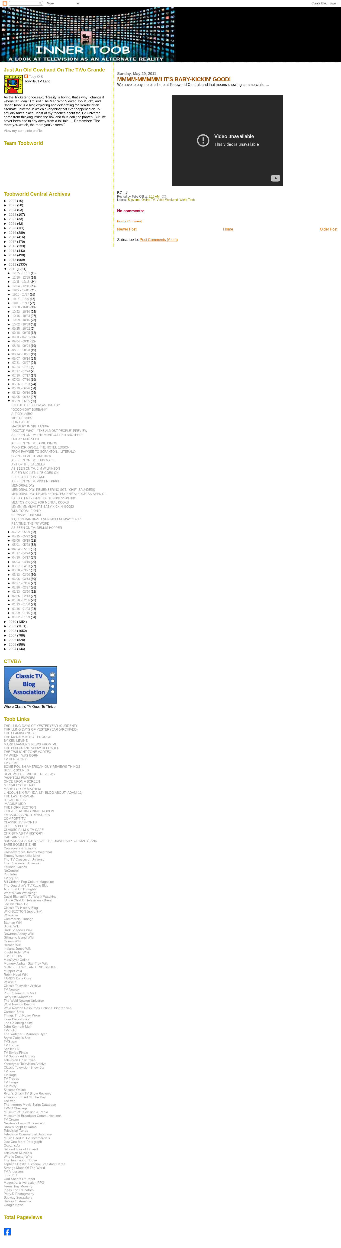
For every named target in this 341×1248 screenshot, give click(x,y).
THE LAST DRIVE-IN (19, 796)
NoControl (11, 870)
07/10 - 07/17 (21, 375)
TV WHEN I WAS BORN (21, 755)
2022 (13, 219)
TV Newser (12, 989)
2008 (13, 631)
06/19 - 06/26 (21, 388)
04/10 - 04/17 (21, 557)
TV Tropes (11, 1078)
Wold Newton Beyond (19, 1004)
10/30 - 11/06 (21, 307)
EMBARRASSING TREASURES (27, 815)
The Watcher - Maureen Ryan (25, 1034)
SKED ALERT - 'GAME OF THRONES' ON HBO (43, 498)
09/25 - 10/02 (21, 328)
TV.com (9, 1071)
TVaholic (10, 1030)
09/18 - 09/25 (21, 333)
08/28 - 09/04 (21, 346)
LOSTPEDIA (13, 956)
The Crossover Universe (21, 863)
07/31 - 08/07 (21, 362)
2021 (13, 223)
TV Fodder (11, 1045)
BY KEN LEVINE (16, 740)
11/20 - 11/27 (21, 294)
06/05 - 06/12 (21, 397)
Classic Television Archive (22, 986)
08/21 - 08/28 (21, 350)
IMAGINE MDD (15, 804)
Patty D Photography (19, 1194)
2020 (13, 228)
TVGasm (10, 1041)
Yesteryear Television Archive (25, 1064)
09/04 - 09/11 (21, 341)
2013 (13, 260)
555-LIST (10, 1175)
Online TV (148, 200)
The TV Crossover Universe (24, 859)
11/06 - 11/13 (21, 303)
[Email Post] (163, 196)
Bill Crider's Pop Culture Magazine (29, 882)
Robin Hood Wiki (16, 974)
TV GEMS (11, 763)
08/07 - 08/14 (21, 358)
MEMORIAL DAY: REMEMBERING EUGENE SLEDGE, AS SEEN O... (59, 494)
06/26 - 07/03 (21, 384)
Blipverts (134, 200)
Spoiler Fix (11, 1049)
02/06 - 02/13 (21, 596)
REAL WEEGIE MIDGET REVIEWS (29, 774)
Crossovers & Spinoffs (20, 848)
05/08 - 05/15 (21, 540)
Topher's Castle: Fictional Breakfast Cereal (35, 1164)
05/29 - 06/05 (21, 401)
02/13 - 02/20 (21, 591)
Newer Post (126, 229)
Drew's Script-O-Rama (20, 1127)
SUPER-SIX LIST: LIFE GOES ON (34, 472)
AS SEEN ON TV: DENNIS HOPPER (36, 528)
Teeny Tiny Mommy (18, 1186)
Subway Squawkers (18, 1197)
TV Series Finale (16, 1052)
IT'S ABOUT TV (15, 800)
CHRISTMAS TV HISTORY (23, 833)
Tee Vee (10, 1101)
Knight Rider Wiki (16, 952)
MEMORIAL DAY (23, 485)
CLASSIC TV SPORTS (20, 822)
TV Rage (10, 1075)
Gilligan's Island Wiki (19, 937)
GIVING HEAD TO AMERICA (31, 456)
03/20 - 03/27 (21, 570)
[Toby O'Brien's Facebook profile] (7, 1234)
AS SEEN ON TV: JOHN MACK (33, 460)
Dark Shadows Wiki (18, 930)
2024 (13, 210)
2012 (13, 264)
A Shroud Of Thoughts (20, 889)
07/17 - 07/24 (21, 371)
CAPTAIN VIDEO (16, 837)
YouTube (10, 874)
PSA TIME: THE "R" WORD (30, 523)
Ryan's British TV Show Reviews (27, 1093)
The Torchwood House (20, 1160)
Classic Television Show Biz (24, 1067)
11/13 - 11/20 (21, 299)
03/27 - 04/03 (21, 566)
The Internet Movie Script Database (30, 1104)
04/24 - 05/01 (21, 549)
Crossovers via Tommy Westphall (28, 852)
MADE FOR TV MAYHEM (22, 789)
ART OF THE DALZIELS (28, 464)
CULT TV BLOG (15, 826)
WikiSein (10, 982)
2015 (13, 251)
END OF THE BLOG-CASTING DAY (35, 405)
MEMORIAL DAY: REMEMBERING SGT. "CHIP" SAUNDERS (53, 489)
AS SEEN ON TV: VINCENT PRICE (35, 481)
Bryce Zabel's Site (17, 1038)
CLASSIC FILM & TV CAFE (24, 830)
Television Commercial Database (28, 1134)
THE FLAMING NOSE (20, 733)
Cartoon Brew (14, 1012)
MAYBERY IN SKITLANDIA (30, 426)
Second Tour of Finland (21, 1149)
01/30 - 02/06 (21, 600)
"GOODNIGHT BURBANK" (29, 409)
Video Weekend (167, 200)
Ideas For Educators (19, 1190)
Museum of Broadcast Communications (32, 1116)
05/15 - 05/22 (21, 536)
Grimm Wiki (12, 941)
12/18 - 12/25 (21, 277)
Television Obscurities (19, 1060)
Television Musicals (18, 1153)
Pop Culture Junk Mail (20, 993)
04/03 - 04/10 (21, 562)
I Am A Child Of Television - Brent (28, 900)
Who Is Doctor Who (18, 1156)
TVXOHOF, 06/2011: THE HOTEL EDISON (40, 447)
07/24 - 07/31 (21, 367)
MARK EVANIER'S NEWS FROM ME (30, 744)
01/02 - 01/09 (21, 617)
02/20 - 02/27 (21, 587)
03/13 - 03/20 (21, 574)
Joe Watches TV (16, 904)
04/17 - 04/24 (21, 553)
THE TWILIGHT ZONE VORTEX (27, 752)
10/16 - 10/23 (21, 316)
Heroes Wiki (12, 945)
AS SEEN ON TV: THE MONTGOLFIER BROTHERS (47, 435)
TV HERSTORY (15, 759)
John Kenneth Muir (18, 1026)
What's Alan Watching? (20, 893)
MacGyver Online (16, 960)
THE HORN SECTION (20, 807)
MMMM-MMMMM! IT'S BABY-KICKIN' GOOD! (174, 79)
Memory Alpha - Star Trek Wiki (26, 963)
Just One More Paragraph (23, 1142)
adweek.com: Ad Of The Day (25, 1097)
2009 (13, 626)
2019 (13, 232)
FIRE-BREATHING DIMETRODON (29, 811)
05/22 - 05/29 (21, 532)
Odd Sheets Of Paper (19, 1179)
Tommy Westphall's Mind (22, 856)
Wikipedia (11, 915)
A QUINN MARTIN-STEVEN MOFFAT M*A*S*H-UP (46, 519)
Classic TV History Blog (21, 908)
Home (228, 229)
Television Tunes (16, 1130)
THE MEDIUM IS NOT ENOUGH (27, 737)
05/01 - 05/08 (21, 544)
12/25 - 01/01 (21, 273)
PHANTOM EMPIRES (19, 778)
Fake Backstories (16, 1019)
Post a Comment (129, 221)
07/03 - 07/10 (21, 379)
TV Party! (10, 1086)
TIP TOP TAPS (21, 418)
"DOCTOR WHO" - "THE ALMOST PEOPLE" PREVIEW (49, 430)
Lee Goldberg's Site (18, 1023)
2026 (13, 201)
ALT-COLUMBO (21, 414)
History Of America (17, 1201)
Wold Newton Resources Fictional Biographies (37, 1008)
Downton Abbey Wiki (19, 934)
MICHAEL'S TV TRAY (19, 785)
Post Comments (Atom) (159, 240)
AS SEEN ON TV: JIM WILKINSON (35, 468)
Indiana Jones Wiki (17, 948)
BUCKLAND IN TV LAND (28, 477)
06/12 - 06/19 (21, 392)
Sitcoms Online (15, 1090)
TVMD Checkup (15, 1108)
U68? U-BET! (20, 422)
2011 (13, 269)
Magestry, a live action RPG (24, 1182)
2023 (13, 214)
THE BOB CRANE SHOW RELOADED (31, 748)
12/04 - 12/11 (21, 286)
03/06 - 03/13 (21, 579)
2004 (13, 649)
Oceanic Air (12, 1145)
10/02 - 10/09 (21, 324)
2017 (13, 242)
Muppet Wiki (13, 971)
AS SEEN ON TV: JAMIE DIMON (34, 443)
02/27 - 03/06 (21, 583)
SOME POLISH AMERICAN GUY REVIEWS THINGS (42, 766)
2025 (13, 205)
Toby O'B (36, 76)
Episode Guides (15, 867)
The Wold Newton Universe (24, 1000)
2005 (13, 644)
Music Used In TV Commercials (27, 1138)
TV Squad (11, 878)
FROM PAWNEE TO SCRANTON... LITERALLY (43, 451)
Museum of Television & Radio (26, 1112)
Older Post (328, 229)
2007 (13, 635)
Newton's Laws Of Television (24, 1123)
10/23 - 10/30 (21, 311)
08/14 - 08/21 (21, 354)
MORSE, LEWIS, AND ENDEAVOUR (30, 967)
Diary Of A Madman (18, 997)
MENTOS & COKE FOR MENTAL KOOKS (40, 502)
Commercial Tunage (18, 919)
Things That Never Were (22, 1015)
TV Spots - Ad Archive (19, 1056)
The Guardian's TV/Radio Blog (26, 885)
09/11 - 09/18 (21, 337)
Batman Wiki (13, 922)
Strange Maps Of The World (24, 1168)
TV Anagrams (14, 1171)
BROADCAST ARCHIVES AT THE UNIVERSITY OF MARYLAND (50, 841)
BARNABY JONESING (26, 515)
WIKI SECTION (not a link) (23, 911)
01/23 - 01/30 (21, 604)
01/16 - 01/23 (21, 609)
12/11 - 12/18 (21, 281)
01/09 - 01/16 (21, 613)
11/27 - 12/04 (21, 290)
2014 (13, 255)
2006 (13, 640)
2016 (13, 246)
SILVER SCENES (16, 770)
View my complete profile (23, 131)
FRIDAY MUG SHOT (25, 439)
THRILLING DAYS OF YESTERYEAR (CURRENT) (40, 726)
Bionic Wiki (11, 926)
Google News (13, 1205)
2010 (13, 622)
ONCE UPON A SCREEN (22, 781)
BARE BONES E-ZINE (20, 844)
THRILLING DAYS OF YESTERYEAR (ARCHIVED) (41, 729)
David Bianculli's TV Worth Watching (30, 896)
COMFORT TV (15, 818)
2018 (13, 237)
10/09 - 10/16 (21, 320)
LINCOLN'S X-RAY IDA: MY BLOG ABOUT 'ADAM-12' (43, 792)
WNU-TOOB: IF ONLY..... (28, 511)
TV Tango (11, 1082)
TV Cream (11, 1119)
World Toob (187, 200)
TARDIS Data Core (17, 978)
